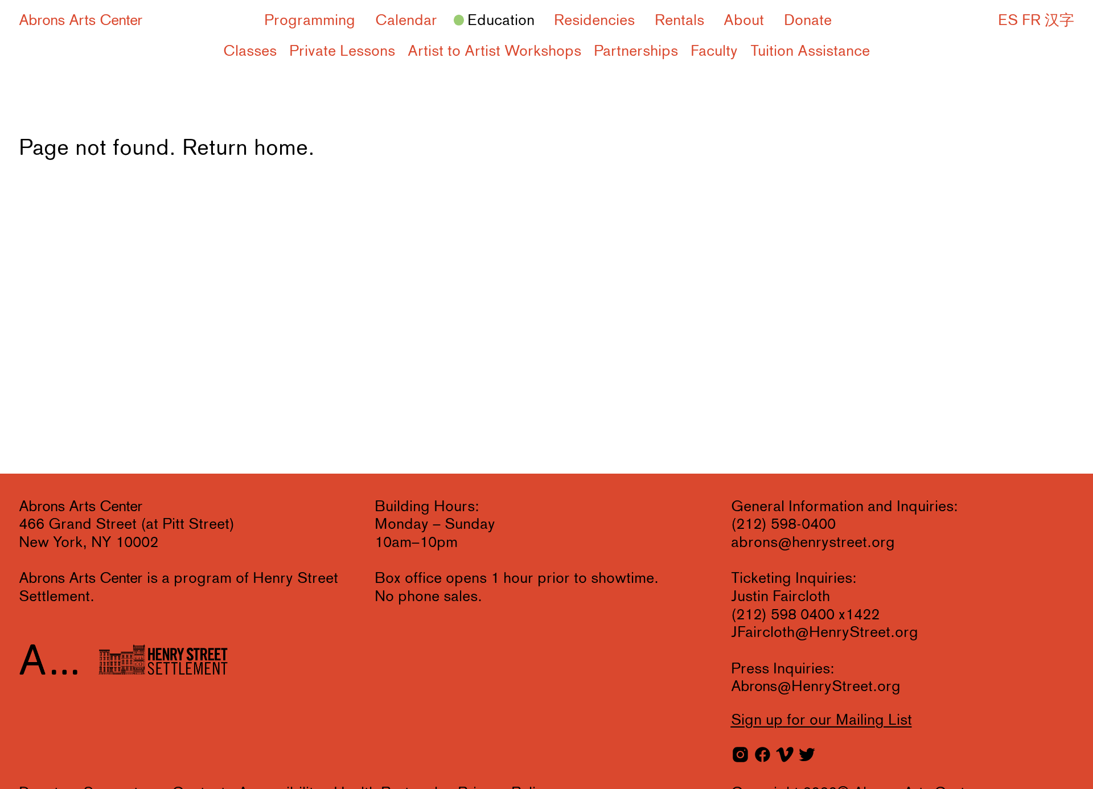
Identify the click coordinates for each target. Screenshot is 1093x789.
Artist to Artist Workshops (494, 51)
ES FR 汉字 (1036, 21)
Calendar (406, 21)
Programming (309, 21)
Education (501, 21)
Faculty (714, 51)
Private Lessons (342, 51)
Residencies (594, 21)
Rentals (679, 21)
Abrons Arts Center (81, 21)
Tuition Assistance (810, 51)
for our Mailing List (821, 720)
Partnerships (636, 51)
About (744, 21)
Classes (250, 51)
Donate (808, 21)
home (281, 149)
